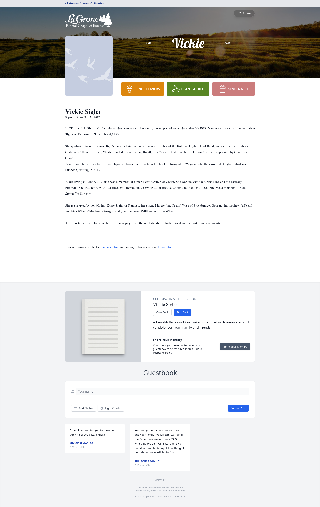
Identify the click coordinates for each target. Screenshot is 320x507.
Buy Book (182, 312)
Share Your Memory (235, 346)
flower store (165, 247)
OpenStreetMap (164, 496)
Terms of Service (170, 490)
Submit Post (238, 408)
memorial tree (110, 247)
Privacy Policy (149, 490)
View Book (162, 312)
